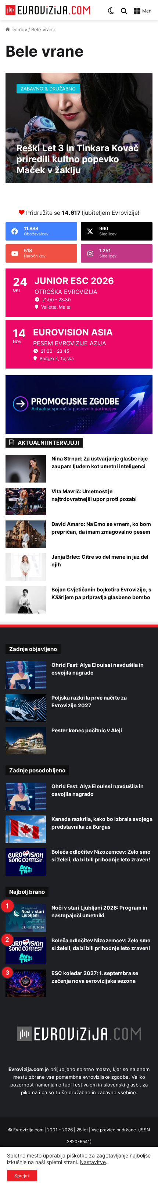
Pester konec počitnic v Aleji (86, 730)
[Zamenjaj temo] (111, 13)
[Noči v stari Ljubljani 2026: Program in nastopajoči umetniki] (26, 918)
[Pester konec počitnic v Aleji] (26, 740)
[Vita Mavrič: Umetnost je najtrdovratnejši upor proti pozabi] (26, 501)
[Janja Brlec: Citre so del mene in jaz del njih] (26, 567)
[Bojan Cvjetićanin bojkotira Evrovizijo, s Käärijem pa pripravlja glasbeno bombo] (26, 599)
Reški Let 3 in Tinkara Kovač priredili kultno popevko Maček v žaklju (78, 159)
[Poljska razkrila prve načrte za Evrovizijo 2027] (26, 708)
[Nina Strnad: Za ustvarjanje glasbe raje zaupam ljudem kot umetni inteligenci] (26, 469)
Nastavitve (93, 1162)
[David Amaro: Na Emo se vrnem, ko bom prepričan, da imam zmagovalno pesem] (26, 534)
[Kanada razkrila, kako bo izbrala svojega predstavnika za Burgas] (26, 829)
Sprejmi (22, 1175)
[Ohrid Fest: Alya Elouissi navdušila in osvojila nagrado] (26, 675)
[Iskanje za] (124, 13)
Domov (18, 29)
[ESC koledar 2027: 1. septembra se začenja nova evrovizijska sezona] (26, 983)
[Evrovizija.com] (48, 10)
